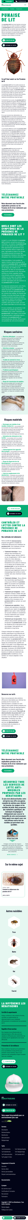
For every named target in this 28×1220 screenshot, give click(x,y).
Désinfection (5, 1135)
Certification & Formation (8, 1191)
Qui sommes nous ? (6, 1188)
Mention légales (5, 1207)
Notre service (11, 854)
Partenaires (5, 1196)
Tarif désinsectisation (20, 1149)
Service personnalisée (7, 1171)
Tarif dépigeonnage (20, 1152)
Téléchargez (8, 215)
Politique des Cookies (7, 1210)
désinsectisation (14, 177)
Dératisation (5, 1130)
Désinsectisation (6, 1132)
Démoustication (6, 1137)
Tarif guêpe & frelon (7, 1157)
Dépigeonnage (5, 1140)
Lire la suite (6, 895)
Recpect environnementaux (9, 1174)
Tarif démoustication (7, 1154)
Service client (5, 1169)
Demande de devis (11, 45)
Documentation (6, 1180)
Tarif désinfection (6, 1152)
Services (4, 1127)
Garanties (4, 1166)
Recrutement (5, 1194)
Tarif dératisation (6, 1149)
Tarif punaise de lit (19, 1154)
